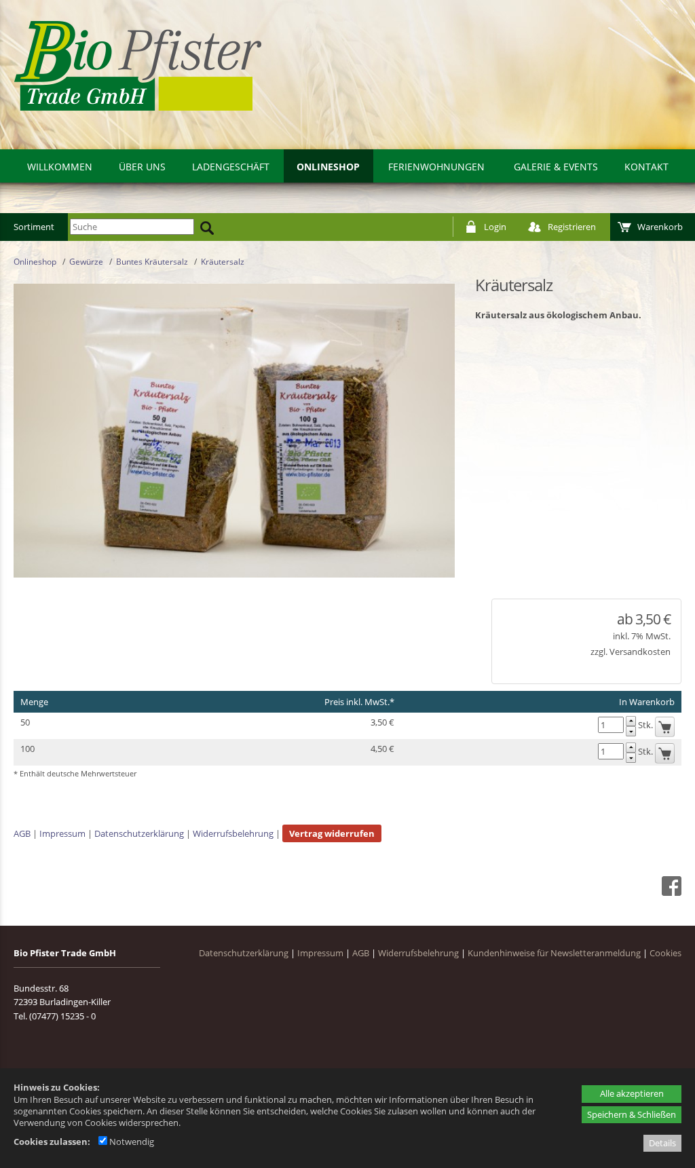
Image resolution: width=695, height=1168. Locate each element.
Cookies (665, 953)
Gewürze (86, 261)
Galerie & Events (556, 166)
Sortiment (34, 227)
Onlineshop (328, 166)
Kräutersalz (222, 261)
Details (662, 1143)
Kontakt (646, 166)
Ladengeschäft (230, 166)
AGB (22, 833)
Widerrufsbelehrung (233, 833)
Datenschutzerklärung (139, 833)
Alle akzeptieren (632, 1093)
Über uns (142, 166)
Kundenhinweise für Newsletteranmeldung (554, 953)
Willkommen (59, 166)
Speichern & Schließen (631, 1114)
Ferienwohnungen (436, 166)
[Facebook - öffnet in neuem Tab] (669, 892)
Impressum (62, 833)
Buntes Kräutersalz (152, 261)
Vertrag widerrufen (332, 833)
